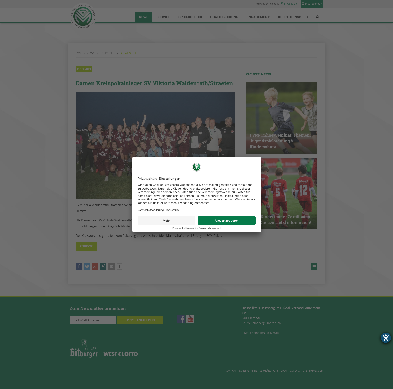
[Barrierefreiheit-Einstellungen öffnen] (386, 338)
